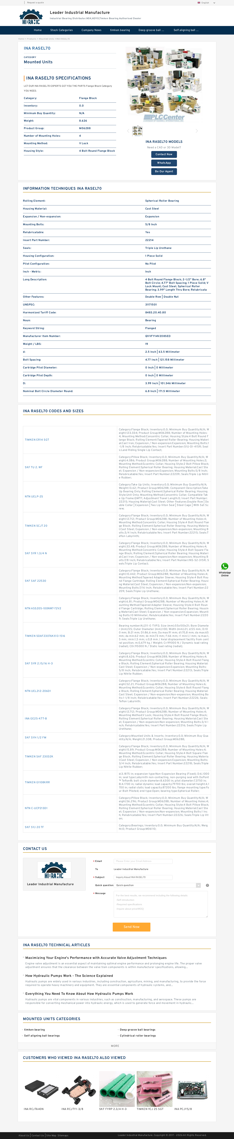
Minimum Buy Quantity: (40, 113)
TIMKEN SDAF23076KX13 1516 (45, 636)
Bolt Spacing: (32, 360)
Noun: (27, 320)
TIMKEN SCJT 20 (36, 526)
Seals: (27, 248)
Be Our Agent (164, 171)
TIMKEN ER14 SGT (37, 440)
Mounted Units (46, 39)
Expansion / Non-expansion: (42, 216)
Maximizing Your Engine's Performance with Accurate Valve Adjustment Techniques (96, 958)
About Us (24, 1135)
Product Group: (34, 128)
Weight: (29, 121)
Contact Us (38, 1135)
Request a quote (35, 2)
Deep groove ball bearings (154, 30)
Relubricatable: (33, 232)
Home (38, 30)
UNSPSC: (29, 305)
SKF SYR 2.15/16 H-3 (39, 663)
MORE (115, 1046)
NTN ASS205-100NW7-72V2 (43, 608)
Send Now (132, 927)
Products (31, 39)
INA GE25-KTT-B (36, 718)
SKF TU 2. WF (33, 467)
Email (97, 861)
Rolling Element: (34, 201)
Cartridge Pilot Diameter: (40, 367)
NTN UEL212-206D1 (38, 691)
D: (24, 383)
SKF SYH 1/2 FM (35, 737)
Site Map (51, 1135)
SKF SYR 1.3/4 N (36, 553)
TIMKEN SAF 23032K (39, 756)
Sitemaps (63, 1135)
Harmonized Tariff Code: (39, 312)
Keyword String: (34, 328)
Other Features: (33, 297)
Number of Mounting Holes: (42, 136)
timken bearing (120, 30)
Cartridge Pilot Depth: (37, 375)
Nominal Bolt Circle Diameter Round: (48, 391)
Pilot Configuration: (36, 264)
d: (24, 352)
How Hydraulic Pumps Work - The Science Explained (69, 976)
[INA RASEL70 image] (164, 84)
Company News (91, 30)
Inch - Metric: (32, 272)
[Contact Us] (225, 569)
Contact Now (164, 154)
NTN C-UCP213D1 (36, 808)
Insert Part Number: (36, 240)
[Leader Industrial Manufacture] (31, 16)
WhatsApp (164, 163)
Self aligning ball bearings (189, 30)
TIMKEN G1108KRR (37, 782)
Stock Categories (61, 30)
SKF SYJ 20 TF (34, 827)
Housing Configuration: (38, 256)
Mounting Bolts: (33, 224)
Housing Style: (34, 151)
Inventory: (31, 106)
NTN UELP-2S (34, 496)
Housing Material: (35, 209)
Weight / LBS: (32, 344)
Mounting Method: (36, 143)
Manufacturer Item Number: (42, 336)
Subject (99, 877)
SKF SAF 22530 (35, 581)
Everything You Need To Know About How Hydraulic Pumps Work (79, 994)
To (96, 869)
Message (99, 893)
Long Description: (35, 279)
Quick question (104, 885)
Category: (30, 98)
